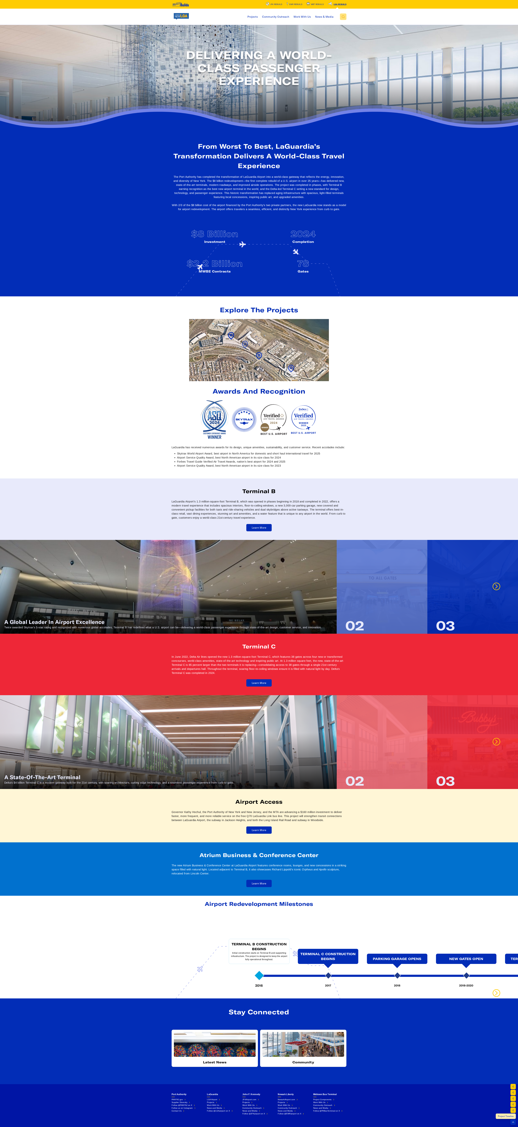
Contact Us (177, 1111)
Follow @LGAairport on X (218, 1111)
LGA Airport (212, 1099)
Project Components (322, 1099)
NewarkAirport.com (286, 1099)
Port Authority (179, 1094)
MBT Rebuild (317, 4)
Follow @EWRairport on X (289, 1114)
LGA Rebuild (340, 4)
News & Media (324, 16)
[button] (343, 16)
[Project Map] (513, 1092)
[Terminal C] (513, 1110)
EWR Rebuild (295, 4)
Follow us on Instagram (182, 1108)
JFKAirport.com (249, 1099)
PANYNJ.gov (177, 1099)
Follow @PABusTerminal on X (326, 1111)
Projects (252, 16)
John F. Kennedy (251, 1094)
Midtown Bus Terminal (325, 1094)
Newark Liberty (286, 1094)
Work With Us (302, 16)
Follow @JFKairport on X (253, 1114)
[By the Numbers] (513, 1086)
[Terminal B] (513, 1104)
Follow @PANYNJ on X (182, 1105)
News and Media (214, 1108)
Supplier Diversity (179, 1102)
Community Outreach (275, 16)
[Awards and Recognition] (513, 1098)
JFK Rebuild (276, 4)
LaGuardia (212, 1094)
